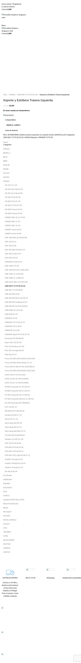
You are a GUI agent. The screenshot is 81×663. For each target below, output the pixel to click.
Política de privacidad (64, 645)
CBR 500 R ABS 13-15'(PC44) (16, 282)
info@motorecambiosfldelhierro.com (42, 628)
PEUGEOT (7, 512)
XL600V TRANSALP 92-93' (15, 463)
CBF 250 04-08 (10, 246)
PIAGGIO (6, 516)
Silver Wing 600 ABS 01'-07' (15, 431)
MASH (5, 508)
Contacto (59, 624)
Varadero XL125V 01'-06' (14, 439)
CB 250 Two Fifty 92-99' (14, 193)
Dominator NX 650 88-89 (14, 338)
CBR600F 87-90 (11, 318)
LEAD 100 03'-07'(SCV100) (15, 375)
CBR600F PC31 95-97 (13, 326)
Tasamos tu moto (62, 620)
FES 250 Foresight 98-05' (14, 350)
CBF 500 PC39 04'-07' (13, 254)
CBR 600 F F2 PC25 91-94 (27, 95)
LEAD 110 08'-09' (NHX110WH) (17, 379)
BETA (5, 157)
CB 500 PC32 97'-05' (13, 201)
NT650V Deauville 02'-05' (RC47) (17, 387)
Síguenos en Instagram (37, 635)
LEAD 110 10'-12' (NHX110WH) (17, 383)
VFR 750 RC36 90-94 (13, 443)
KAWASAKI (7, 479)
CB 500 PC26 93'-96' (13, 197)
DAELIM (6, 165)
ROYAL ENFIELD (9, 520)
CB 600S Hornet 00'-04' (13, 213)
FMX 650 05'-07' (11, 354)
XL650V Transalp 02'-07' (14, 467)
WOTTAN (6, 544)
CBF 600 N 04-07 (11, 258)
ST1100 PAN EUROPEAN (15, 435)
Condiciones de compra (64, 637)
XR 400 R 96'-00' (11, 471)
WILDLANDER (8, 540)
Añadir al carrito (13, 125)
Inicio (5, 95)
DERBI (5, 169)
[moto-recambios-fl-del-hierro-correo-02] (71, 572)
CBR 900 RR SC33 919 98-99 (16, 306)
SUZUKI (6, 524)
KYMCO (6, 496)
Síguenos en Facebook (37, 632)
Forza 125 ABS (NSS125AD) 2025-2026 (20, 358)
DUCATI (6, 173)
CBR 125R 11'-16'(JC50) (14, 274)
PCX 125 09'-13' (11, 407)
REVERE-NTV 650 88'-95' (15, 411)
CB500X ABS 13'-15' (12, 221)
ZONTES (6, 552)
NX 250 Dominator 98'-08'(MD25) (17, 403)
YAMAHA (6, 548)
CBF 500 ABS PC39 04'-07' (15, 250)
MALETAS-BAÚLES (10, 504)
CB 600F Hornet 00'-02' (13, 209)
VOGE (5, 536)
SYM (5, 528)
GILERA (6, 177)
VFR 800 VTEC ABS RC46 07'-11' (17, 455)
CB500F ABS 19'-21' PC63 (15, 217)
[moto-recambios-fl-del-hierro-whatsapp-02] (51, 572)
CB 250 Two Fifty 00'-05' (14, 189)
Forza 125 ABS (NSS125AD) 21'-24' (18, 363)
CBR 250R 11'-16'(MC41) (14, 278)
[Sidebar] (2, 658)
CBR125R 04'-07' (11, 314)
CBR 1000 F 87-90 (12, 266)
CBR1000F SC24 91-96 (14, 310)
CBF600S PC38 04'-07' (13, 262)
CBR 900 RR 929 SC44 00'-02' (16, 298)
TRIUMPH (7, 532)
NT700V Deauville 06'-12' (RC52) (17, 395)
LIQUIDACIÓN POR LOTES (13, 500)
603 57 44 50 (34, 624)
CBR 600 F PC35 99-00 (14, 290)
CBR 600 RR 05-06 (12, 294)
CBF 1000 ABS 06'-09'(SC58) (16, 238)
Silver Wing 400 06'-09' (13, 423)
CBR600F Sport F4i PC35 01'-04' (17, 334)
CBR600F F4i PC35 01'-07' (15, 322)
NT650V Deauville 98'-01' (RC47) (17, 391)
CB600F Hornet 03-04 (13, 230)
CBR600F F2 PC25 (45, 137)
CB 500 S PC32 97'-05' (13, 205)
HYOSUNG (7, 475)
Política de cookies (63, 649)
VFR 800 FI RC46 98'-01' (14, 451)
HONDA (12, 95)
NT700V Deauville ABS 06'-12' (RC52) (19, 399)
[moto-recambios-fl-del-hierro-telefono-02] (30, 572)
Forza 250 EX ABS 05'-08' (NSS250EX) (19, 367)
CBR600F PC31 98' (12, 330)
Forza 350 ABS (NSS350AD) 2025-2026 (20, 371)
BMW (5, 161)
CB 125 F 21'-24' (11, 185)
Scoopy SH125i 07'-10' (13, 415)
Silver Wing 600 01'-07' (13, 427)
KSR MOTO (7, 488)
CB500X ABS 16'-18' (12, 225)
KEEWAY (6, 483)
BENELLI (6, 153)
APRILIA (6, 149)
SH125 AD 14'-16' (11, 419)
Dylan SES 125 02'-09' (13, 342)
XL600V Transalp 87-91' (14, 459)
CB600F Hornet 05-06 (13, 234)
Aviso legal (60, 641)
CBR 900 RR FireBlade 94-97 (16, 302)
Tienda (58, 616)
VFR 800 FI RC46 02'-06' (14, 447)
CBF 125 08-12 (10, 242)
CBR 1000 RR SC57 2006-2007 (17, 270)
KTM (5, 492)
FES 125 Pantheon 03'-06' (14, 346)
